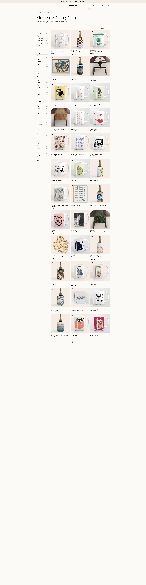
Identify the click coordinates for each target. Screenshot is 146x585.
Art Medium (38, 99)
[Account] (102, 5)
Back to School (53, 9)
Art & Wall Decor (65, 9)
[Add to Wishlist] (52, 31)
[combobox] (95, 6)
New (59, 9)
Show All (38, 50)
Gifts (85, 9)
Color (37, 76)
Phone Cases (79, 9)
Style (37, 116)
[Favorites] (105, 5)
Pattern (38, 140)
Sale (89, 9)
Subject (38, 53)
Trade (94, 9)
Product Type (39, 30)
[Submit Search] (90, 6)
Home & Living (73, 9)
